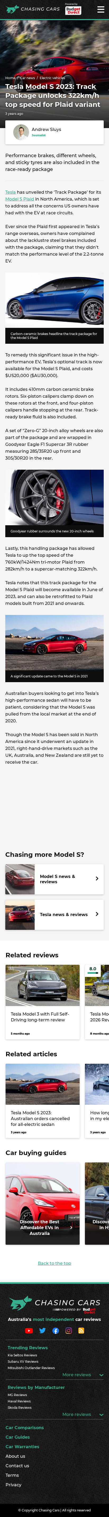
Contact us (17, 1465)
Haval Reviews (19, 1401)
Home (10, 78)
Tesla (10, 192)
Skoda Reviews (19, 1408)
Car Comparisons (25, 1427)
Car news (27, 78)
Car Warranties (22, 1446)
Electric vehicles (52, 78)
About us (15, 1456)
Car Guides (18, 1437)
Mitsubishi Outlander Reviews (31, 1368)
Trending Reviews (28, 1347)
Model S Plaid (19, 199)
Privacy (13, 1484)
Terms (12, 1475)
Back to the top (54, 1263)
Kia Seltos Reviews (22, 1355)
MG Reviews (17, 1395)
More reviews (77, 1374)
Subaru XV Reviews (23, 1362)
